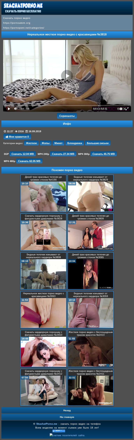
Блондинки (74, 143)
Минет (58, 143)
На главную (67, 417)
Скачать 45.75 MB (103, 153)
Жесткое (31, 143)
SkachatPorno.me (46, 423)
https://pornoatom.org (16, 22)
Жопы (46, 143)
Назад (67, 410)
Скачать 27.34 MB (63, 153)
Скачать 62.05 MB (29, 161)
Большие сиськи (98, 143)
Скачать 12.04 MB (23, 153)
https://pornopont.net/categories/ (23, 27)
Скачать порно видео (16, 18)
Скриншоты (67, 115)
